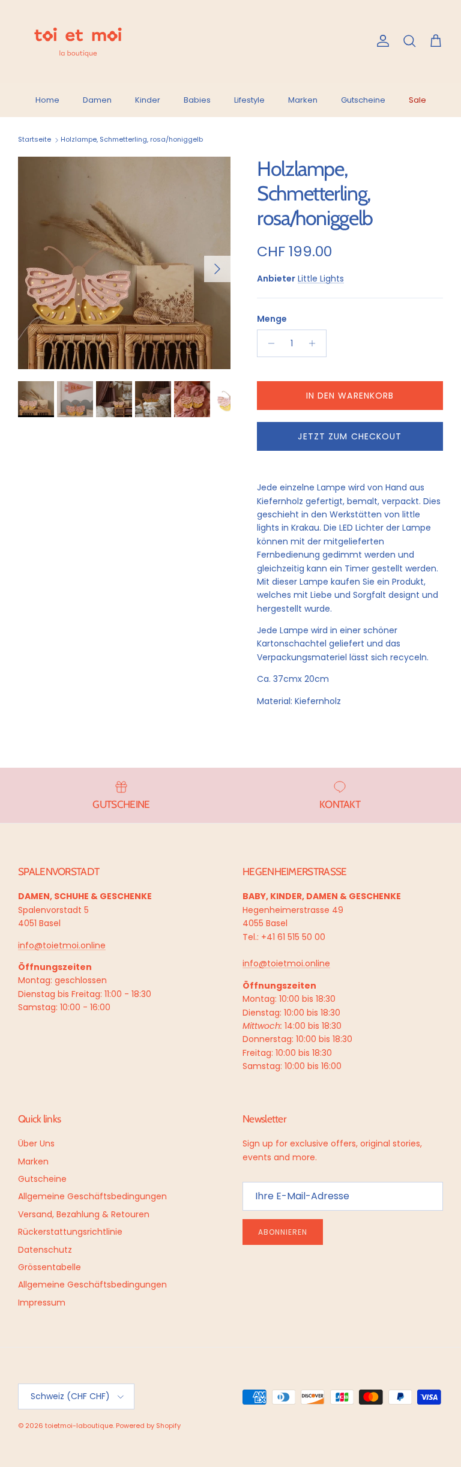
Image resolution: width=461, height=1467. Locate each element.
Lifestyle (249, 100)
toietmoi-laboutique (79, 1425)
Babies (197, 100)
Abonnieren (282, 1232)
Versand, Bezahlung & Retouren (83, 1214)
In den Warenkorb (350, 396)
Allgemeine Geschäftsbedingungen (92, 1196)
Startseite (34, 140)
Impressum (41, 1303)
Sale (417, 100)
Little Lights (321, 279)
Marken (303, 100)
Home (47, 100)
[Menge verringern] (268, 343)
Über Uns (36, 1143)
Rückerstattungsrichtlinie (70, 1232)
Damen (97, 100)
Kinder (147, 100)
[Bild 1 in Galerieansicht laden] (124, 263)
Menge (272, 319)
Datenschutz (45, 1250)
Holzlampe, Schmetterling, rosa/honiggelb (132, 140)
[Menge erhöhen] (315, 343)
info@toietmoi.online (62, 945)
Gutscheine (363, 100)
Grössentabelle (49, 1267)
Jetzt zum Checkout (350, 436)
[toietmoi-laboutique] (78, 41)
